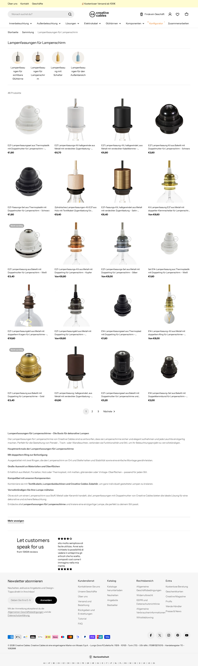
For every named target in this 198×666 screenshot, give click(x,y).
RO (125, 663)
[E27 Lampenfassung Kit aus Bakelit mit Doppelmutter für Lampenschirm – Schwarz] (169, 120)
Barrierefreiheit (101, 656)
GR (88, 663)
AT (49, 663)
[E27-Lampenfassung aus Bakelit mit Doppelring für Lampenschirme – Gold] (29, 367)
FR (83, 663)
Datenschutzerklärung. (19, 615)
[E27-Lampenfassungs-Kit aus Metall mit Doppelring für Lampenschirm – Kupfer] (76, 243)
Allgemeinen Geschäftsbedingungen (25, 612)
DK (73, 663)
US (149, 663)
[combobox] (41, 14)
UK (144, 663)
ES (78, 663)
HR (93, 663)
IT (106, 663)
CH (59, 663)
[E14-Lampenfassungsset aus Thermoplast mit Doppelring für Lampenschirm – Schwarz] (122, 306)
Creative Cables (22, 645)
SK (130, 663)
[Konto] (170, 14)
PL (121, 663)
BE (54, 663)
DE (68, 663)
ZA (154, 663)
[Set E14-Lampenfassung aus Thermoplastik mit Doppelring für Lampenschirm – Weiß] (169, 243)
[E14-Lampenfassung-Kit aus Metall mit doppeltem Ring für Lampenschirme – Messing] (169, 306)
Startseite (13, 32)
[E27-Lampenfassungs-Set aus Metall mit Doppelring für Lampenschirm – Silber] (122, 243)
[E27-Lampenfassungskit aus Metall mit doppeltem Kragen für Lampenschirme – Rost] (29, 306)
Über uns (12, 3)
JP (111, 663)
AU (44, 663)
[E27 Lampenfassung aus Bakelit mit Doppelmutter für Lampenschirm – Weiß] (29, 243)
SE (135, 663)
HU (98, 663)
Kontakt (24, 3)
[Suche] (70, 14)
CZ (63, 663)
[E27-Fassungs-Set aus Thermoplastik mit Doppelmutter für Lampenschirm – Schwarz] (29, 181)
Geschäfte (37, 3)
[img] (71, 538)
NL (116, 663)
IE (102, 663)
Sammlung (28, 32)
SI (139, 663)
